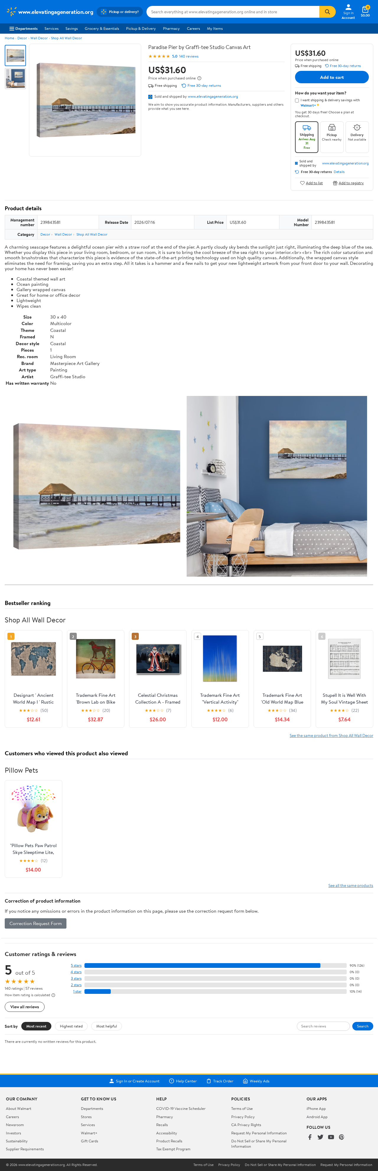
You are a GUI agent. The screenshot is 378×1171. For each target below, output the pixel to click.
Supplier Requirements (25, 1149)
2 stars (76, 985)
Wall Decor (39, 37)
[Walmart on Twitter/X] (320, 1137)
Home (9, 37)
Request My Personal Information (259, 1133)
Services (51, 28)
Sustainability (17, 1141)
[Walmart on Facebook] (310, 1137)
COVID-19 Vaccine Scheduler (181, 1108)
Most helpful (106, 1026)
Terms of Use (242, 1108)
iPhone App (316, 1108)
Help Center (186, 1081)
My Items (215, 28)
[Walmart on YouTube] (331, 1137)
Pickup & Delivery (141, 28)
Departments (26, 28)
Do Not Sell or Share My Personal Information (280, 1165)
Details (339, 172)
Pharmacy (171, 28)
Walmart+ (89, 1133)
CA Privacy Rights (246, 1124)
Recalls (162, 1124)
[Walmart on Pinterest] (341, 1137)
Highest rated (71, 1026)
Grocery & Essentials (102, 28)
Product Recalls (169, 1141)
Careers (193, 28)
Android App (317, 1116)
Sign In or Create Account (137, 1081)
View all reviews (24, 1006)
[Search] (327, 12)
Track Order (223, 1081)
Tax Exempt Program (173, 1149)
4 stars (76, 972)
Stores (86, 1116)
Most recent (36, 1026)
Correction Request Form (35, 923)
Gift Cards (89, 1141)
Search (363, 1026)
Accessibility (166, 1133)
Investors (13, 1133)
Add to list (314, 182)
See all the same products (350, 885)
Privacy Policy (243, 1116)
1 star (77, 991)
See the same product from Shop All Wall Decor (331, 735)
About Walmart (18, 1108)
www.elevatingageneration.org (213, 96)
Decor (22, 37)
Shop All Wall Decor (66, 37)
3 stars (76, 978)
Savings (72, 28)
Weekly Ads (259, 1081)
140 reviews (188, 56)
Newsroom (15, 1124)
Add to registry (351, 182)
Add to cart (332, 77)
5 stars (76, 965)
